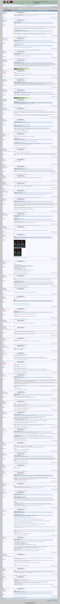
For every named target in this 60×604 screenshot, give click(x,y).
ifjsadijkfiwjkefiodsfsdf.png (24, 257)
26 (24, 598)
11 (11, 598)
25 (23, 598)
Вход (34, 2)
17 (16, 598)
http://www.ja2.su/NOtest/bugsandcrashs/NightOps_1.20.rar (22, 303)
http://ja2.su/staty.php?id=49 (19, 355)
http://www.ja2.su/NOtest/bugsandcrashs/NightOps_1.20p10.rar (22, 271)
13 (13, 598)
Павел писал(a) (22, 53)
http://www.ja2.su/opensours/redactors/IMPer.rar (25, 519)
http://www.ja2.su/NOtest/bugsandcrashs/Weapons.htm (21, 366)
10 (10, 598)
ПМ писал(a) (21, 121)
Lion (11, 9)
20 (19, 598)
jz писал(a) (21, 539)
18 (17, 598)
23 (21, 598)
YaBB (26, 603)
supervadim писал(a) (22, 138)
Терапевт (13, 9)
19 (18, 598)
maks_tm (16, 9)
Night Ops (6, 9)
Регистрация (37, 2)
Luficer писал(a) (22, 40)
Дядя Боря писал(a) (22, 81)
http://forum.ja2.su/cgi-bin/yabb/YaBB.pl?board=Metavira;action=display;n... (24, 594)
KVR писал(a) (22, 414)
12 (12, 598)
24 (22, 598)
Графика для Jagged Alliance (16, 18)
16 (15, 598)
